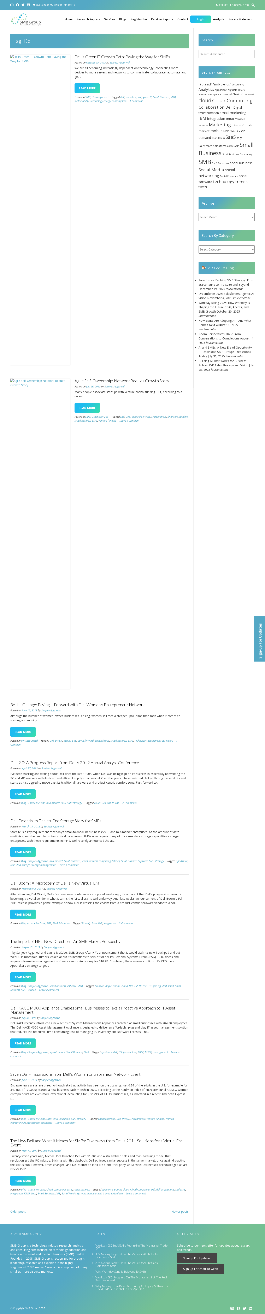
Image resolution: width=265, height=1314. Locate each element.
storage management (43, 865)
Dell (122, 97)
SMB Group (32, 1308)
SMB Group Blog (219, 267)
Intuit (171, 986)
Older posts (18, 1211)
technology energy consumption (108, 101)
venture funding (107, 420)
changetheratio (106, 1119)
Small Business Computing (237, 154)
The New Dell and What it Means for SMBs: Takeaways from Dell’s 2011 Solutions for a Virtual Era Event (96, 1142)
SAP (236, 146)
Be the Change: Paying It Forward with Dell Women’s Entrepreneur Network (77, 704)
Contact (182, 19)
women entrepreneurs (160, 740)
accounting (238, 84)
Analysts (218, 19)
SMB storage (23, 865)
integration (110, 923)
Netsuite (235, 131)
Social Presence (229, 176)
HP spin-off (155, 986)
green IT (147, 97)
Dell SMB (180, 1189)
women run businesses (39, 1123)
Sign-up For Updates (197, 1258)
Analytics (206, 89)
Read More (87, 88)
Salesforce (205, 146)
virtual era (117, 1193)
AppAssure (182, 861)
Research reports (88, 19)
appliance (106, 1052)
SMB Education (61, 923)
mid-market (53, 803)
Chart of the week (243, 94)
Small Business (161, 97)
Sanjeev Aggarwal (120, 62)
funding (183, 416)
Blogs (122, 19)
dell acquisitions (165, 1189)
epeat (138, 97)
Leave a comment (129, 420)
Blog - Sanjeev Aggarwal (34, 861)
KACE (141, 1052)
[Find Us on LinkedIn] (28, 5)
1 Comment (136, 101)
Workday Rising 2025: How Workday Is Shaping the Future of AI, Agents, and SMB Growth (224, 307)
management (160, 1052)
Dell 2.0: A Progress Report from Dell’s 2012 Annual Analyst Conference (74, 762)
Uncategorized (100, 97)
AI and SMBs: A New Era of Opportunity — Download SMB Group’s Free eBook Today (225, 351)
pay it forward (86, 740)
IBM (164, 986)
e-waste (130, 97)
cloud (97, 803)
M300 (148, 1052)
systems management (89, 1193)
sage (239, 138)
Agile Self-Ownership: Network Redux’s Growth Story (122, 380)
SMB (87, 97)
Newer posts (180, 1211)
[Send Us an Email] (11, 5)
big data (232, 90)
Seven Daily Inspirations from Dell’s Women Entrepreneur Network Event (75, 1074)
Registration (139, 19)
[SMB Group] (25, 19)
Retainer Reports (162, 19)
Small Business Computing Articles (101, 861)
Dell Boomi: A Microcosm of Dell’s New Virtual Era (54, 882)
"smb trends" (222, 84)
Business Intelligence (210, 94)
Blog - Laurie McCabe (33, 803)
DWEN (58, 740)
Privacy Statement (241, 19)
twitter (203, 187)
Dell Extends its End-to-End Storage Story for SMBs (55, 820)
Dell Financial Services (138, 416)
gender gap (70, 740)
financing (172, 416)
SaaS (33, 1193)
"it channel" (205, 84)
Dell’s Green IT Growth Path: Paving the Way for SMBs (122, 56)
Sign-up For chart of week (200, 1269)
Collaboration (211, 107)
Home (68, 19)
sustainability (82, 101)
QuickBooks (218, 138)
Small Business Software (134, 861)
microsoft (238, 125)
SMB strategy (74, 803)
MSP (226, 131)
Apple (108, 986)
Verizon (32, 990)
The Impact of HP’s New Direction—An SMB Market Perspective (66, 941)
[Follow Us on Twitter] (23, 5)
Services (109, 19)
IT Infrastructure (128, 1052)
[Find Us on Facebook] (17, 5)
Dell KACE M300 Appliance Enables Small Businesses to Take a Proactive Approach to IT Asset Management (92, 1009)
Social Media (69, 1193)
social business (81, 1189)
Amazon (99, 986)
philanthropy (102, 740)
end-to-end (113, 803)
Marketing (220, 125)
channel (227, 94)
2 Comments (129, 803)
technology (141, 740)
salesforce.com (223, 146)
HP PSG (143, 986)
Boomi (85, 923)
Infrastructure (57, 1052)
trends (106, 1193)
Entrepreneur (158, 416)
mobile (216, 130)
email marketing (233, 112)
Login (200, 19)
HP (136, 986)
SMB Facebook (220, 163)
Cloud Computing (56, 1189)
